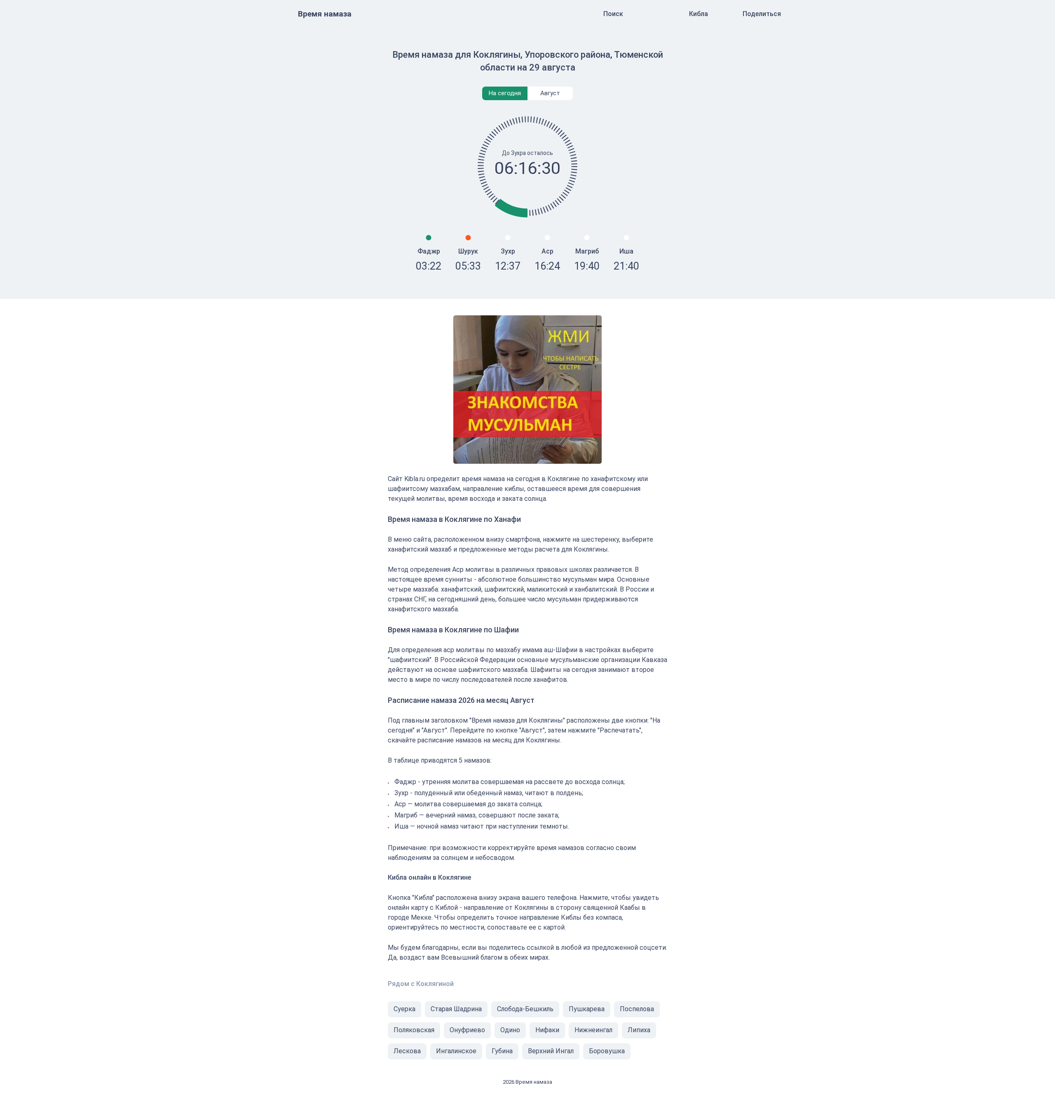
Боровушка (607, 1051)
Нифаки (547, 1030)
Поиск (613, 14)
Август (550, 93)
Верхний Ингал (551, 1051)
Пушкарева (587, 1009)
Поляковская (414, 1030)
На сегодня (505, 93)
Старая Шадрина (456, 1009)
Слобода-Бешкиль (525, 1009)
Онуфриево (467, 1030)
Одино (510, 1030)
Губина (502, 1051)
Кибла (698, 14)
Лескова (407, 1051)
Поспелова (637, 1009)
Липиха (639, 1030)
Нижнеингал (593, 1030)
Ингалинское (456, 1051)
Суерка (404, 1009)
